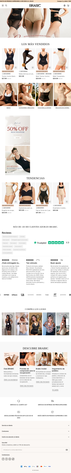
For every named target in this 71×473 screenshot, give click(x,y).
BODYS (9, 107)
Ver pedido (55, 390)
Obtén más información (26, 385)
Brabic (37, 470)
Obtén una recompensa (10, 379)
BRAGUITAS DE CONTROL (62, 107)
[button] (3, 5)
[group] (11, 272)
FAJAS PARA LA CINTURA (44, 107)
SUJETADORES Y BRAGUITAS (26, 107)
